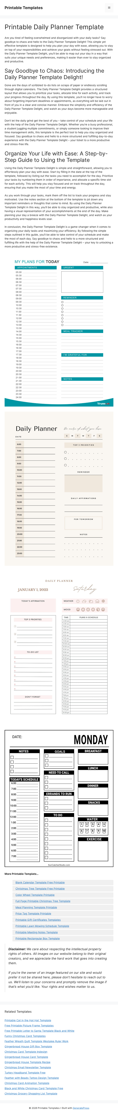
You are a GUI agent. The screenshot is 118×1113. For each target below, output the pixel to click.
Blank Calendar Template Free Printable (40, 882)
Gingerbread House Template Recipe (27, 1062)
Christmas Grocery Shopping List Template (31, 1093)
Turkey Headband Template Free (25, 1072)
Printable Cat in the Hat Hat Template (28, 1020)
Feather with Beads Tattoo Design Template (32, 1077)
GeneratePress (81, 1108)
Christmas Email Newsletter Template (28, 1067)
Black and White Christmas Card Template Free (34, 1088)
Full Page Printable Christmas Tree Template (43, 901)
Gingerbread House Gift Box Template (28, 1046)
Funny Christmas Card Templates (25, 1036)
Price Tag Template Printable (33, 913)
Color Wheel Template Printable (35, 894)
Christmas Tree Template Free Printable (40, 888)
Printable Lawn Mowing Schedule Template (42, 926)
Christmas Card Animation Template (27, 1083)
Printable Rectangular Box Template (38, 938)
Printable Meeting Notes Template (37, 932)
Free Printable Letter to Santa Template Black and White (39, 1030)
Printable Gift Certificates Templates (38, 919)
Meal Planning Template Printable (36, 907)
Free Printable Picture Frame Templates (29, 1025)
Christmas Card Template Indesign (26, 1051)
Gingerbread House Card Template (26, 1057)
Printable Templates (24, 7)
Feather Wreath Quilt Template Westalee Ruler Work (36, 1041)
